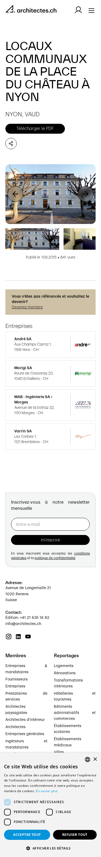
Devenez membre (27, 307)
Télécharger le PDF (35, 128)
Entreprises (15, 686)
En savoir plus (47, 791)
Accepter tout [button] (27, 834)
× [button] (95, 759)
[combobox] (87, 759)
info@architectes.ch (23, 624)
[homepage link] (31, 10)
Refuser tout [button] (75, 834)
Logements (64, 666)
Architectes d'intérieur (25, 720)
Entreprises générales (24, 734)
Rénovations (65, 673)
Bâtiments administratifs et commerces (75, 713)
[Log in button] (78, 10)
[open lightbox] (50, 194)
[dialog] (50, 805)
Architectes (15, 727)
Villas (59, 752)
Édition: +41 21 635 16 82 (27, 618)
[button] (15, 194)
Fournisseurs (16, 679)
